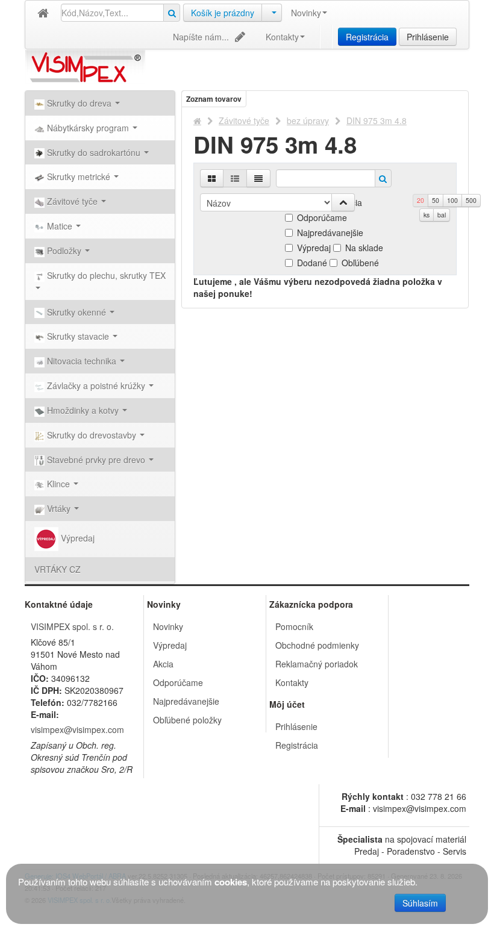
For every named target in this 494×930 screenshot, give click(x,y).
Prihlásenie (428, 37)
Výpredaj (76, 538)
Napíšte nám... (201, 37)
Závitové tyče (244, 120)
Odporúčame (322, 217)
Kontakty (282, 37)
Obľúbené (360, 263)
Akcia (163, 664)
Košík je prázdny (222, 13)
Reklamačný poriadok (316, 664)
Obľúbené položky (187, 720)
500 (471, 200)
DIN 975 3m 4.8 (376, 120)
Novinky (306, 13)
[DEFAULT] (43, 13)
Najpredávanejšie (330, 232)
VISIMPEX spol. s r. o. (72, 626)
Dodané (312, 263)
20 (420, 200)
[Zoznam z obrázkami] (235, 178)
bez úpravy (308, 120)
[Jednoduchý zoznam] (258, 178)
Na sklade (364, 248)
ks (427, 214)
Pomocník (294, 626)
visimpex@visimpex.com (77, 729)
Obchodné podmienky (317, 645)
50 (435, 200)
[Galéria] (212, 178)
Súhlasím (420, 903)
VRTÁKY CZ (57, 569)
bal (441, 214)
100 (452, 200)
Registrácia (367, 37)
